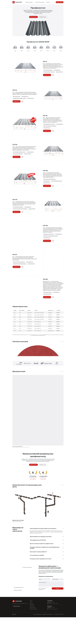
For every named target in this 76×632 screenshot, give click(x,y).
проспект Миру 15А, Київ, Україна (53, 603)
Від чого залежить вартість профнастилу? (41, 543)
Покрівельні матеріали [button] (29, 2)
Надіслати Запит (16, 101)
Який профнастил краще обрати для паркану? (43, 528)
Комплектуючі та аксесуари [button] (39, 2)
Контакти (31, 603)
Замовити (58, 312)
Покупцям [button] (48, 2)
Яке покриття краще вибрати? (38, 551)
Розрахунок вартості (16, 606)
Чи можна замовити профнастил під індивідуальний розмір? (44, 548)
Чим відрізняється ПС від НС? (38, 540)
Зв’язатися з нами (43, 16)
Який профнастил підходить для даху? (41, 536)
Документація (32, 604)
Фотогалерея (32, 606)
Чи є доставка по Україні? (37, 555)
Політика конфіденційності (37, 614)
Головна (31, 600)
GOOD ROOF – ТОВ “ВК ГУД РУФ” (47, 614)
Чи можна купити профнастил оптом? (40, 558)
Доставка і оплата (33, 607)
